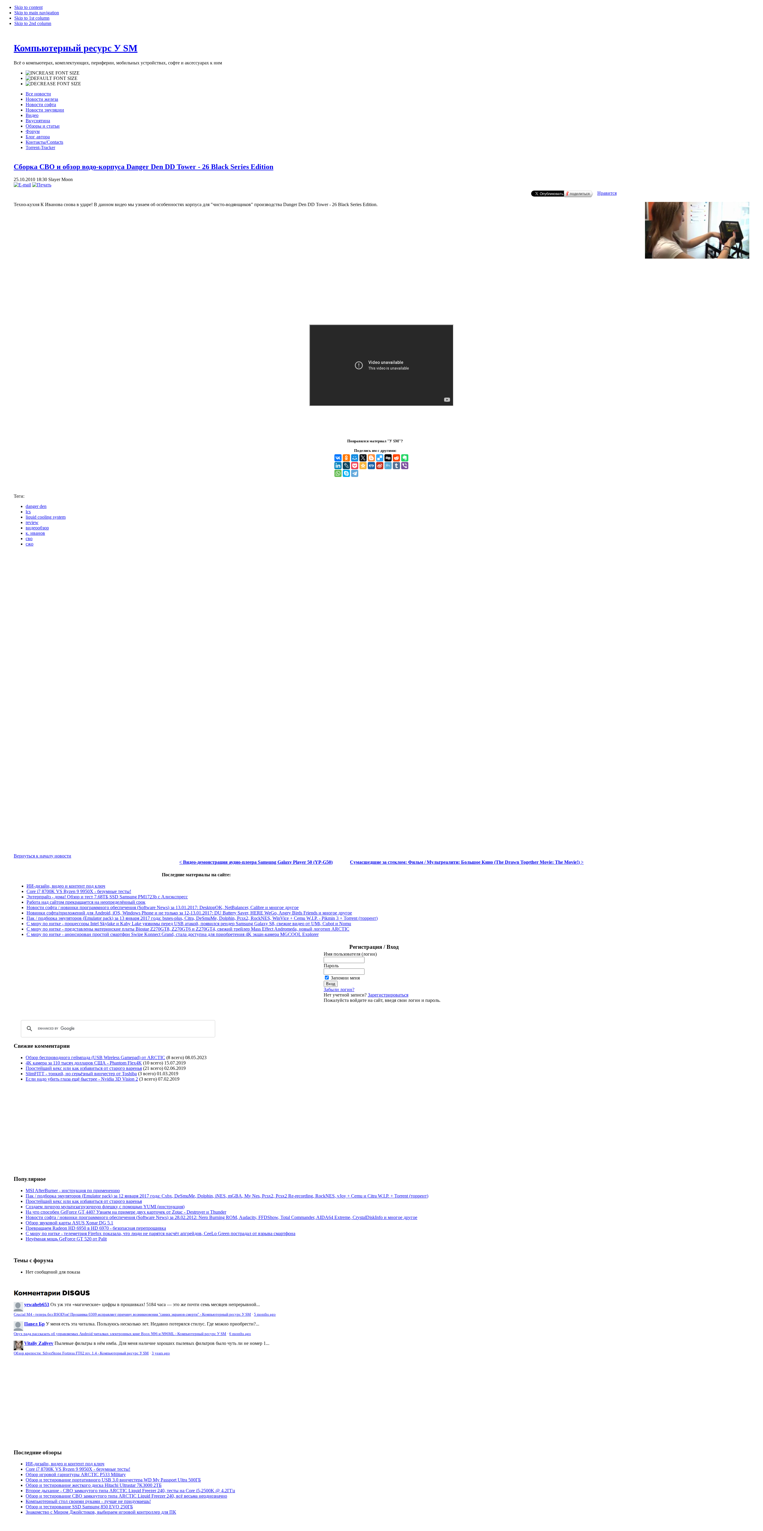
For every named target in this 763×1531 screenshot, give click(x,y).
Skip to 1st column (31, 18)
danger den (36, 506)
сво (29, 538)
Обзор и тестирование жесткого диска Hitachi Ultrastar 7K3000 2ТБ (94, 1485)
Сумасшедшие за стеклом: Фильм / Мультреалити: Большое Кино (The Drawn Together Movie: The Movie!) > (467, 862)
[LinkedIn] (338, 465)
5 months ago (265, 1314)
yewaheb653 (36, 1304)
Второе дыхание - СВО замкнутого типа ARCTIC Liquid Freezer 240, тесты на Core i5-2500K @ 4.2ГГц (130, 1490)
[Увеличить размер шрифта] (53, 73)
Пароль (331, 965)
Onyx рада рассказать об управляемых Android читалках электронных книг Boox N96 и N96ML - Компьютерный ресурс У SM (120, 1334)
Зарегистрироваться (388, 994)
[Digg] (388, 457)
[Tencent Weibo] (388, 465)
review (32, 522)
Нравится (607, 193)
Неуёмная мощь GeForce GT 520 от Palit (66, 1238)
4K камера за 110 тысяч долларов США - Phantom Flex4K (84, 1062)
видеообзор (37, 527)
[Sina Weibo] (379, 465)
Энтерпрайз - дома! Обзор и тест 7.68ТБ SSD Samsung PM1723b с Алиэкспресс (107, 896)
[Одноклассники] (346, 457)
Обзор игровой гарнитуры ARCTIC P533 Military (76, 1474)
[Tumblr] (396, 465)
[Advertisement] (64, 1128)
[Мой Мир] (354, 457)
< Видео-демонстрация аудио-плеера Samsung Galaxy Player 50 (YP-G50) (256, 862)
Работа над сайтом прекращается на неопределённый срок (86, 902)
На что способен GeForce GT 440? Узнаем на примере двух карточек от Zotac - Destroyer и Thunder (126, 1212)
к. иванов (35, 533)
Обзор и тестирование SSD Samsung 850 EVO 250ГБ (79, 1506)
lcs (28, 511)
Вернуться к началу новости (42, 855)
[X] (363, 457)
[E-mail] (22, 184)
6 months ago (240, 1334)
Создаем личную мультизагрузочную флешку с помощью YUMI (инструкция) (105, 1206)
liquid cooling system (46, 517)
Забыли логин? (339, 989)
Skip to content (28, 7)
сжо (29, 543)
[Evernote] (404, 457)
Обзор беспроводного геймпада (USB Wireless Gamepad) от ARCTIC (95, 1057)
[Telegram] (354, 473)
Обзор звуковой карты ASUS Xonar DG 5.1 (69, 1222)
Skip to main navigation (36, 12)
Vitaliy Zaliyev (38, 1343)
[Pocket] (354, 465)
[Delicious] (379, 457)
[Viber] (404, 465)
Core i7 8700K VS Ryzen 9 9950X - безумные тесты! (79, 891)
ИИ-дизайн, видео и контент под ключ (66, 886)
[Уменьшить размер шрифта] (53, 83)
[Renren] (371, 465)
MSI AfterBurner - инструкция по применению (73, 1190)
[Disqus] (381, 626)
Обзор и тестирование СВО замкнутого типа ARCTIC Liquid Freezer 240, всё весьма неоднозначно (126, 1495)
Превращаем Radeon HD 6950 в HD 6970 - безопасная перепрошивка (96, 1228)
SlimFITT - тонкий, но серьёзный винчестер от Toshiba (81, 1073)
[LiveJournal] (346, 465)
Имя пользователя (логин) (350, 954)
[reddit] (396, 457)
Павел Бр (34, 1323)
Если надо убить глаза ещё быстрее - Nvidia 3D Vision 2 (82, 1079)
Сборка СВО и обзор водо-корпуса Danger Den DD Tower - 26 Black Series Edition (143, 167)
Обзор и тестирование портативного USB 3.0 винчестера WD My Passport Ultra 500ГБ (113, 1479)
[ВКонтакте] (338, 457)
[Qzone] (363, 465)
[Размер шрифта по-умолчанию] (51, 78)
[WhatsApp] (338, 473)
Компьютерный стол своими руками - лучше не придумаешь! (88, 1501)
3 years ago (161, 1353)
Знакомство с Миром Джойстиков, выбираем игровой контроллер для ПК (101, 1512)
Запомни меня (345, 977)
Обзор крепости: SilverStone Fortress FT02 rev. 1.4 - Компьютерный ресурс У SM (81, 1353)
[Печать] (41, 184)
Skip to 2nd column (32, 23)
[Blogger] (371, 457)
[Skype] (346, 473)
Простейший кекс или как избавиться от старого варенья (84, 1068)
